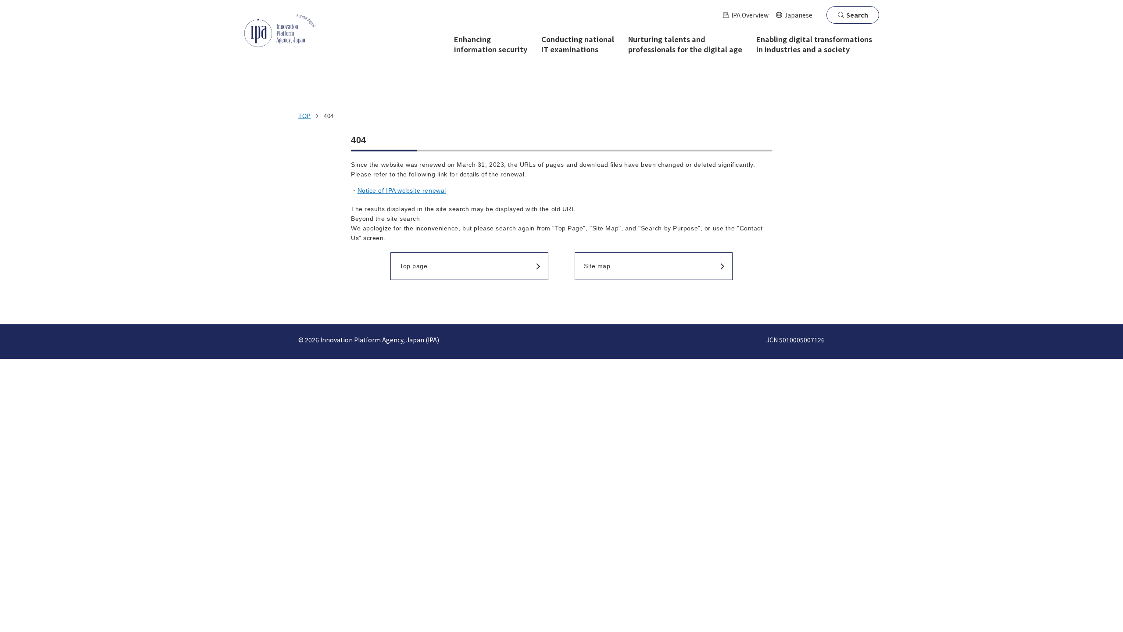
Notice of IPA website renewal (402, 190)
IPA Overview (750, 15)
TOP (304, 116)
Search (857, 15)
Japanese (798, 15)
